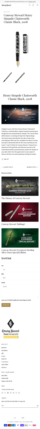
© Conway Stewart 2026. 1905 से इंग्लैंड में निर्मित (20, 421)
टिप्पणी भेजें (6, 305)
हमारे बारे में (3, 347)
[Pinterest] (13, 393)
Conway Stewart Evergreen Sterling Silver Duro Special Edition (17, 251)
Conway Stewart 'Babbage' (13, 224)
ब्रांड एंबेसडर (4, 350)
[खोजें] (30, 5)
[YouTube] (16, 393)
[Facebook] (5, 393)
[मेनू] (37, 5)
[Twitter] (8, 393)
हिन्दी (23, 417)
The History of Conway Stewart (15, 198)
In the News (4, 362)
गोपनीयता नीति (4, 378)
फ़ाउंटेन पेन (4, 359)
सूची (2, 353)
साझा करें (6, 159)
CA (15, 417)
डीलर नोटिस (4, 375)
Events (3, 356)
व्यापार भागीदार (4, 364)
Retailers (4, 367)
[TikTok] (11, 393)
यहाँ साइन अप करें (31, 1)
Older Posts (8, 167)
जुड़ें (38, 405)
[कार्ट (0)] (33, 5)
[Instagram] (2, 393)
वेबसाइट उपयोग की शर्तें (6, 381)
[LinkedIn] (19, 393)
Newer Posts (31, 167)
